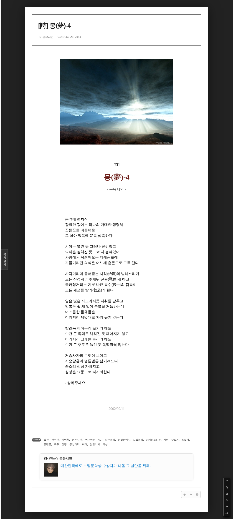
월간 (46, 439)
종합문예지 (124, 439)
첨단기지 (95, 444)
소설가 (185, 439)
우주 (56, 444)
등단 (99, 439)
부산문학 (90, 439)
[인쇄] (227, 513)
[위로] (227, 500)
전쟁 (64, 444)
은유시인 (77, 439)
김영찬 (65, 439)
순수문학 (110, 439)
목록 (4, 259)
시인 (166, 439)
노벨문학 (138, 439)
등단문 (47, 444)
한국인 (55, 439)
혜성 (105, 444)
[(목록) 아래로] (227, 506)
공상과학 (74, 444)
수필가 (175, 439)
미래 (84, 444)
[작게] (227, 494)
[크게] (227, 487)
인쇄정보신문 (153, 439)
